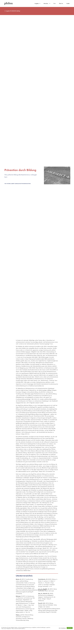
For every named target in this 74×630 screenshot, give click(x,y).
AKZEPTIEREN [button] (69, 628)
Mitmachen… (46, 3)
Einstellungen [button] (63, 628)
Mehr (60, 628)
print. (55, 3)
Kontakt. (68, 3)
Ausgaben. (37, 3)
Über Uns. (61, 3)
